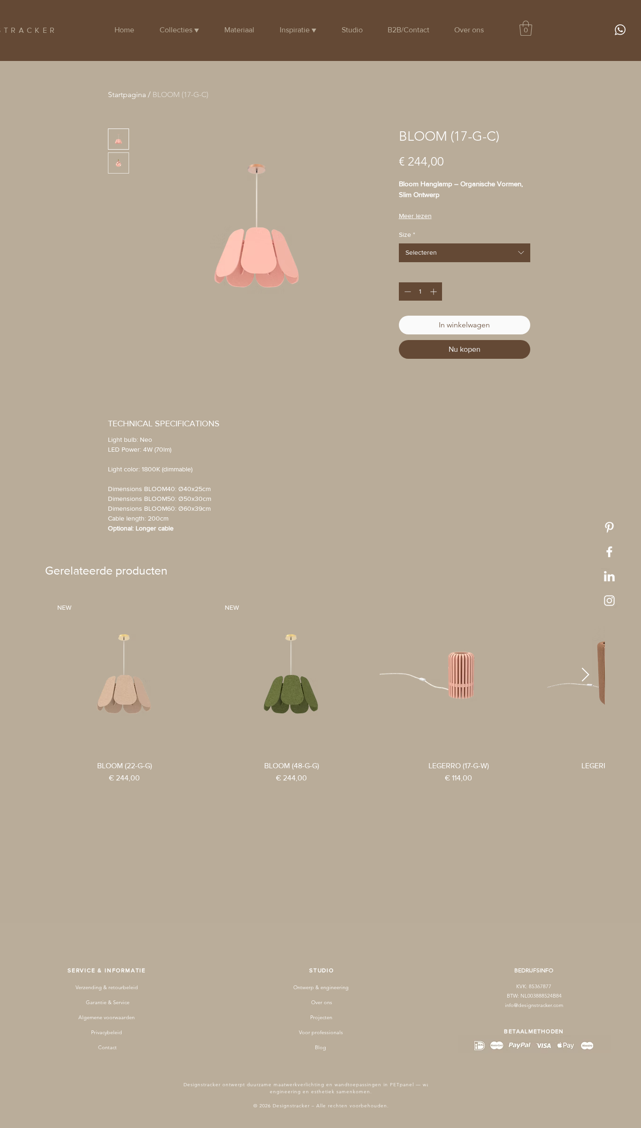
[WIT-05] (609, 600)
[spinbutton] (420, 291)
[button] (525, 28)
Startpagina (127, 94)
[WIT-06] (609, 527)
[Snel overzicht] (458, 675)
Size (407, 234)
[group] (325, 690)
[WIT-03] (609, 576)
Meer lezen (415, 216)
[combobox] (464, 252)
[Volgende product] (585, 674)
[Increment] (434, 291)
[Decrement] (406, 291)
